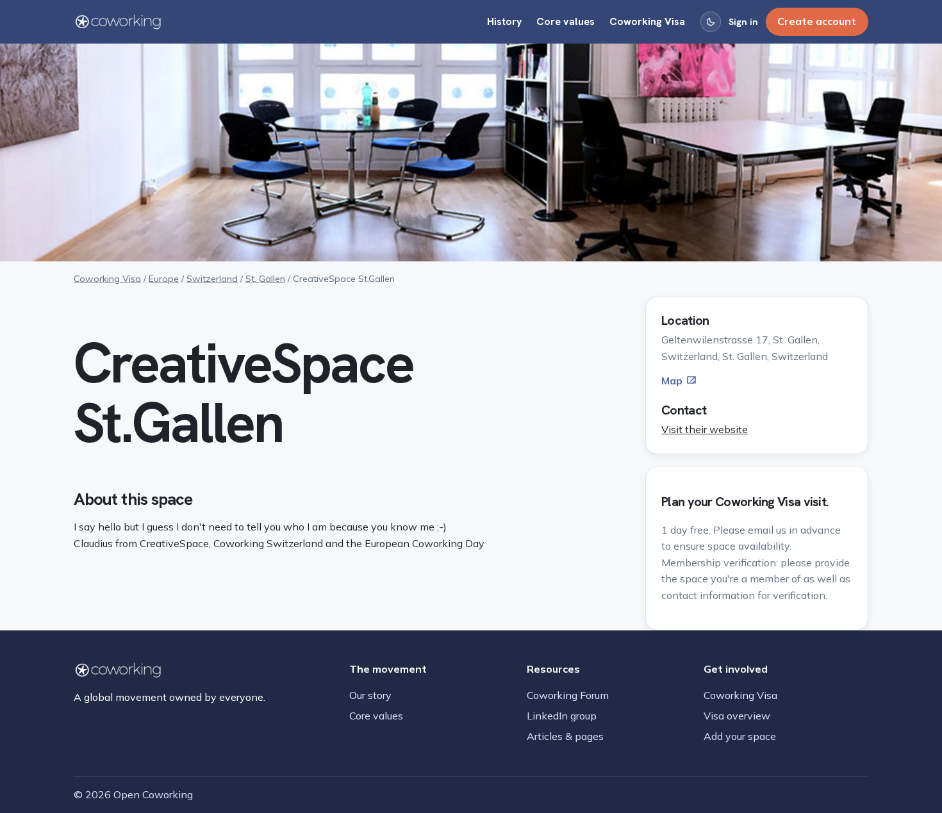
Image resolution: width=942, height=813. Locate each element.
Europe (164, 278)
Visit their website (704, 429)
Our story (370, 695)
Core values (565, 21)
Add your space (740, 736)
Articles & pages (565, 736)
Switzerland (212, 278)
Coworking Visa (647, 21)
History (504, 21)
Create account (816, 21)
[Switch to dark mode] (710, 22)
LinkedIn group (562, 715)
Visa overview (737, 715)
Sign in (743, 22)
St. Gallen (265, 278)
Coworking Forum (568, 695)
